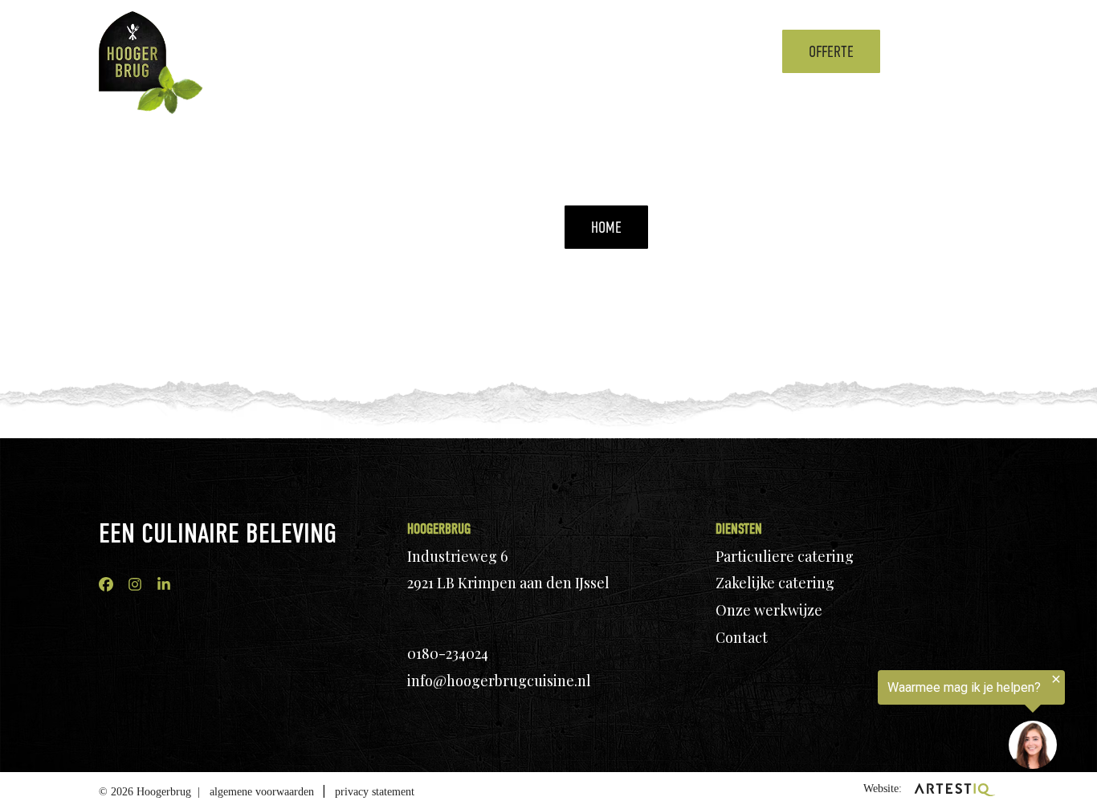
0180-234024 (447, 653)
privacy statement (374, 792)
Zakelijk (495, 51)
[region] (899, 722)
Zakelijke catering (775, 582)
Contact (724, 51)
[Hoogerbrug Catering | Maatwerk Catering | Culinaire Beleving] (132, 51)
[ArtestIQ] (954, 789)
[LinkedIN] (164, 584)
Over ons (643, 51)
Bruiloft (574, 51)
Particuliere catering (785, 556)
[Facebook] (106, 584)
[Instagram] (135, 584)
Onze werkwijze (769, 610)
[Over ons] (681, 51)
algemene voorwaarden (262, 792)
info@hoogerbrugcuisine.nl (499, 680)
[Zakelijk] (531, 51)
